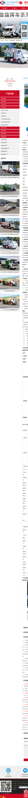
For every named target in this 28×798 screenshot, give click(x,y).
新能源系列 (12, 40)
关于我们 (14, 8)
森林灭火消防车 (4, 110)
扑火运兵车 (3, 104)
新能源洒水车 (4, 139)
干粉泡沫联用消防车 (5, 119)
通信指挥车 (3, 133)
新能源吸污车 (4, 154)
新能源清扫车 (4, 142)
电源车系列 (3, 130)
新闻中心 (24, 8)
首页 (2, 40)
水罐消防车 (3, 113)
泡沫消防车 (3, 116)
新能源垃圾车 (19, 40)
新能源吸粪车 (4, 151)
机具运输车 (3, 101)
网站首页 (5, 8)
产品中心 (6, 40)
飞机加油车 (3, 98)
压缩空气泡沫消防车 (5, 122)
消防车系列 (3, 107)
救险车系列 (3, 127)
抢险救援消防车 (4, 124)
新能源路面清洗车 (5, 148)
